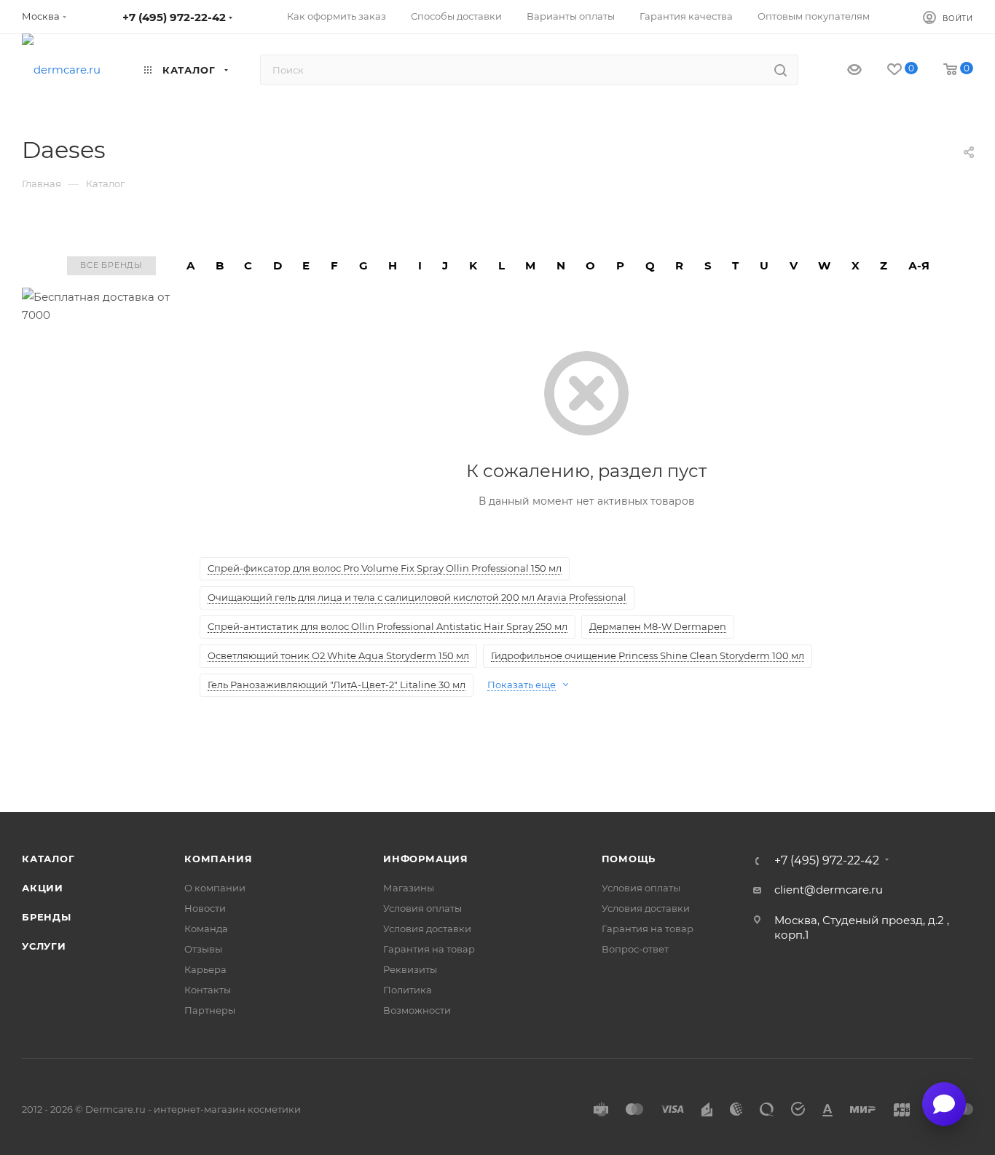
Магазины (408, 888)
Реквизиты (410, 969)
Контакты (207, 990)
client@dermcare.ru (828, 889)
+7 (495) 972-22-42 (174, 17)
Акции (42, 888)
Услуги (44, 946)
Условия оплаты (422, 908)
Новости (205, 908)
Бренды (46, 917)
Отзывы (203, 949)
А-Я (918, 265)
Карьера (205, 969)
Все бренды (111, 265)
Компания (218, 858)
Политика (407, 990)
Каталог (48, 858)
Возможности (417, 1010)
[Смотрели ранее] (842, 70)
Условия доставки (427, 928)
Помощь (629, 858)
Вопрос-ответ (635, 949)
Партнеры (209, 1010)
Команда (206, 928)
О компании (214, 888)
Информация (425, 858)
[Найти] (780, 70)
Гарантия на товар (429, 949)
